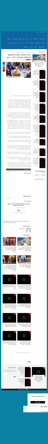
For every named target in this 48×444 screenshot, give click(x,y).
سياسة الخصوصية (41, 47)
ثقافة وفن (8, 39)
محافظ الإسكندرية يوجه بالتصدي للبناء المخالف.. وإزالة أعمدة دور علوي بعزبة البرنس (9, 343)
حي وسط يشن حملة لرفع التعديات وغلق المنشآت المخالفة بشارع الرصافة (24, 306)
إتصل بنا (10, 43)
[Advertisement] (24, 15)
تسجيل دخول (42, 32)
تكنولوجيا (42, 43)
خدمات (22, 43)
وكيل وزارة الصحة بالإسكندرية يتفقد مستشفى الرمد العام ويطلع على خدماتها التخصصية (36, 95)
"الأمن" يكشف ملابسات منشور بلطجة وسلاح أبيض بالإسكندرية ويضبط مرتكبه (36, 151)
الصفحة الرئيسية (41, 39)
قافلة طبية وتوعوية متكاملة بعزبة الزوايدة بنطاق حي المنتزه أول (36, 141)
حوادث (30, 39)
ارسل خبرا (35, 47)
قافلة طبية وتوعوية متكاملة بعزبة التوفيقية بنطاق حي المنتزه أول (25, 266)
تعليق (29, 362)
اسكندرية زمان (31, 43)
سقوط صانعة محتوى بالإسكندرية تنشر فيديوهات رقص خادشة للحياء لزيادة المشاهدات (36, 72)
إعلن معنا (14, 43)
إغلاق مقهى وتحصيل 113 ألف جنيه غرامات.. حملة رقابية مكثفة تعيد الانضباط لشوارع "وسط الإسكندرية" (24, 287)
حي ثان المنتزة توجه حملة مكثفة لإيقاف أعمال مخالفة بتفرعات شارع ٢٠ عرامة (25, 343)
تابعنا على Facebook (39, 179)
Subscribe (37, 402)
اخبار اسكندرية (35, 39)
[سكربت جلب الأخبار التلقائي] (22, 389)
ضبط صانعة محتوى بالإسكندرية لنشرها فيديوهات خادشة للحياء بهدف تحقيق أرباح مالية (36, 83)
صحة (23, 39)
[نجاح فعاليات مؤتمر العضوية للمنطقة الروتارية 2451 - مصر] (18, 70)
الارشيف (31, 47)
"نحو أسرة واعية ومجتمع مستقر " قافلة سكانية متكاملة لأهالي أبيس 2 (9, 286)
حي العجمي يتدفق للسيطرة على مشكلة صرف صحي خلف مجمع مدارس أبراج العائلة (10, 325)
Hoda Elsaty (22, 228)
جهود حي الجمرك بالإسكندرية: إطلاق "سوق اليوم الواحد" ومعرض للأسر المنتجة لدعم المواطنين (10, 249)
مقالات (26, 43)
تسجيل (38, 32)
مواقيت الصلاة (26, 47)
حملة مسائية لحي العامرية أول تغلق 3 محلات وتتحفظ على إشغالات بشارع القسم (24, 325)
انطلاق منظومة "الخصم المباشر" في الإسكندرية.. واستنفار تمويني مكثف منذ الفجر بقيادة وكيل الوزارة (16, 222)
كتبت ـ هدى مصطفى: (21, 59)
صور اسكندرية (37, 43)
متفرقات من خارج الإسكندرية (16, 39)
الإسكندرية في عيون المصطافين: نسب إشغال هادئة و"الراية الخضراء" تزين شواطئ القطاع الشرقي (24, 249)
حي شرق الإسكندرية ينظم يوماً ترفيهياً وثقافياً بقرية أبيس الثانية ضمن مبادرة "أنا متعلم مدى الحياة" (9, 306)
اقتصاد (19, 43)
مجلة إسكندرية (28, 52)
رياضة (27, 39)
